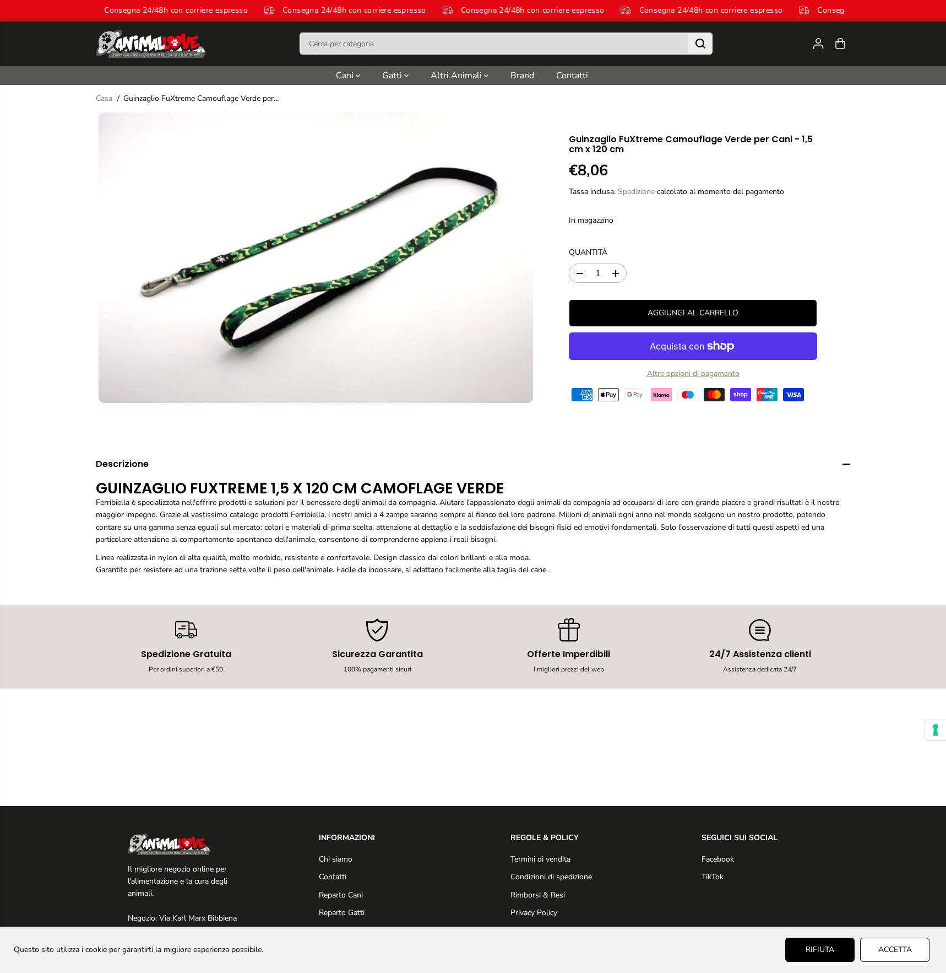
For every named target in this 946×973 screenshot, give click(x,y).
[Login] (818, 43)
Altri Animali (457, 75)
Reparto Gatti (342, 912)
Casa (104, 98)
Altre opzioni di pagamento (693, 373)
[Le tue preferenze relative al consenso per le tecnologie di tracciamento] (935, 729)
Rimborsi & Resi (537, 895)
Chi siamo (335, 859)
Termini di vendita (540, 859)
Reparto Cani (341, 895)
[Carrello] (840, 43)
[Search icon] (700, 44)
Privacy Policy (533, 912)
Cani (346, 75)
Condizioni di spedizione (551, 877)
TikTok (713, 877)
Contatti (572, 75)
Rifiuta (820, 949)
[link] (186, 844)
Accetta (895, 949)
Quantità (588, 252)
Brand (522, 75)
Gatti (393, 75)
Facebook (718, 859)
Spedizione (636, 191)
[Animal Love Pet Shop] (151, 44)
